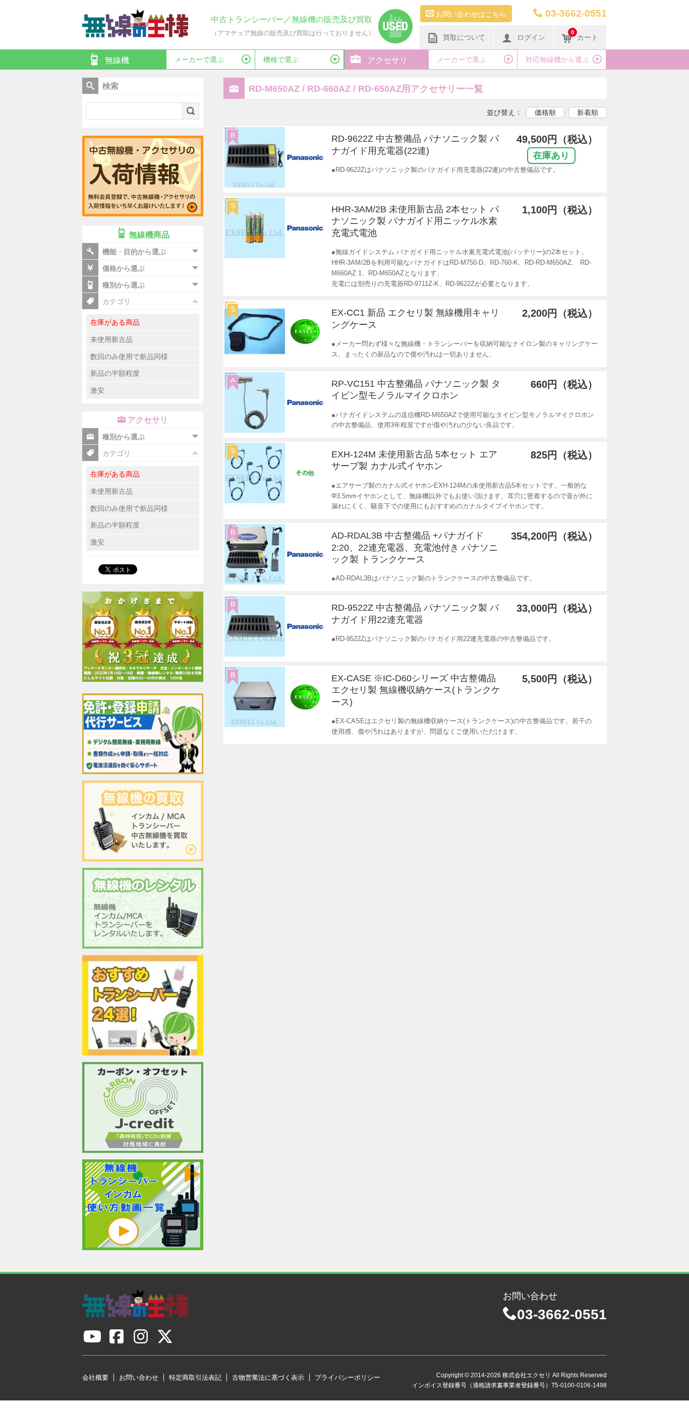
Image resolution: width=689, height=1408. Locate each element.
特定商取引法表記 (195, 1377)
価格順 (545, 112)
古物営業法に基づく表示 (268, 1377)
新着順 (587, 112)
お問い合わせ (138, 1377)
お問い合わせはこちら (470, 14)
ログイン (531, 37)
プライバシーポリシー (347, 1377)
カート (584, 35)
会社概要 (95, 1377)
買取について (464, 37)
